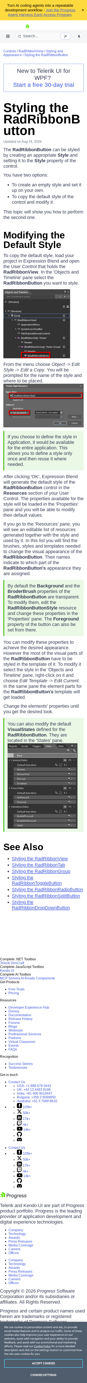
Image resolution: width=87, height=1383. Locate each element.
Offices (13, 1253)
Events (13, 1045)
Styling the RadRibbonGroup (41, 871)
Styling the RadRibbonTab (38, 865)
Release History (20, 1019)
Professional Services (24, 1034)
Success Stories (20, 1064)
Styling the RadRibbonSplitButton (46, 895)
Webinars (15, 1030)
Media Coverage (20, 1245)
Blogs (12, 1026)
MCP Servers (10, 978)
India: (34, 1093)
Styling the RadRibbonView (40, 858)
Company (15, 1230)
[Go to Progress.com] (13, 1197)
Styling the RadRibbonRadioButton (47, 889)
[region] (43, 1352)
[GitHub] (19, 1135)
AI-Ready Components (38, 978)
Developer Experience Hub (28, 1007)
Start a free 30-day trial (43, 85)
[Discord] (19, 1140)
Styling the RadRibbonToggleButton (37, 880)
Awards (14, 1237)
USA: (34, 1086)
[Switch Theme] (79, 36)
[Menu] (8, 36)
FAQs (12, 1049)
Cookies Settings (43, 1375)
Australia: (37, 1101)
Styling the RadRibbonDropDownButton (41, 905)
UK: (34, 1089)
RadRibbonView (31, 51)
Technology (17, 1234)
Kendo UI (7, 970)
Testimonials (17, 1067)
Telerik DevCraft (12, 963)
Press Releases (20, 1241)
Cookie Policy (42, 1346)
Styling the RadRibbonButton (46, 55)
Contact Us (16, 1082)
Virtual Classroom (21, 1042)
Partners (14, 1038)
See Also (23, 847)
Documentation (19, 1015)
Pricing (13, 993)
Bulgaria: (36, 1097)
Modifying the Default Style (34, 240)
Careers (14, 1249)
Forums (14, 1022)
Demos (13, 1011)
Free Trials (16, 989)
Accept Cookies (43, 1363)
